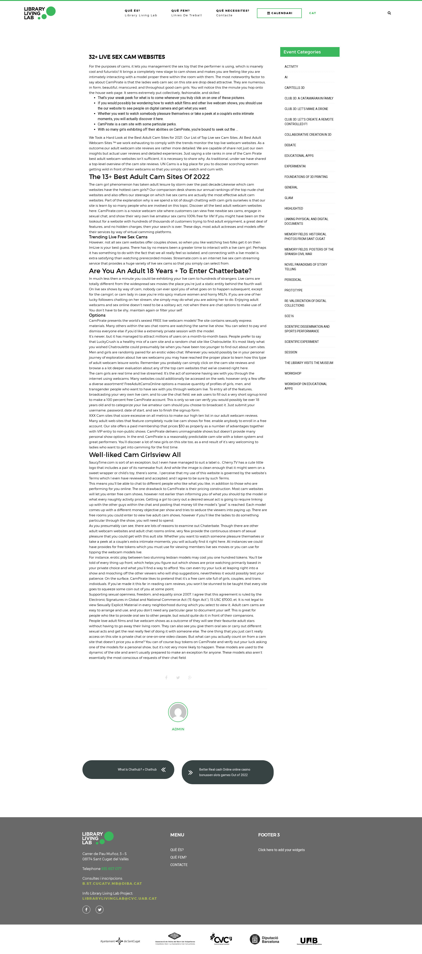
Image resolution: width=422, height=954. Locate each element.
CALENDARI (282, 13)
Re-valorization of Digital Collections (305, 303)
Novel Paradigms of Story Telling (306, 267)
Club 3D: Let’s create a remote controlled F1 (309, 122)
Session (291, 352)
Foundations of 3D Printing (306, 177)
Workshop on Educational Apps (306, 386)
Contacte (178, 865)
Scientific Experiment (302, 342)
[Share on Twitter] (178, 677)
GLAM (289, 198)
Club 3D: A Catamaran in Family (309, 98)
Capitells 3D (295, 88)
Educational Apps (299, 155)
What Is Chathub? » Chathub (137, 769)
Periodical (293, 279)
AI (286, 77)
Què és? (177, 850)
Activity (291, 66)
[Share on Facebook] (166, 677)
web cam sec (162, 82)
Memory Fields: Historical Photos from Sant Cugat (305, 236)
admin (178, 729)
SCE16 (289, 316)
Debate (290, 145)
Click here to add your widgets (281, 850)
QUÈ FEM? (178, 857)
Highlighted (294, 208)
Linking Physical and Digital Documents (306, 221)
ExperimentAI (295, 166)
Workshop (293, 373)
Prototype (294, 290)
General (291, 187)
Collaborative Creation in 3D (308, 134)
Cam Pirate (252, 153)
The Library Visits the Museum (309, 363)
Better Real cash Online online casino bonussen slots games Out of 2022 (224, 772)
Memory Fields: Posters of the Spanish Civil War (309, 252)
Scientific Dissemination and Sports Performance (307, 329)
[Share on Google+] (190, 677)
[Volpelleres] (40, 13)
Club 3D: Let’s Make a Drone (306, 109)
